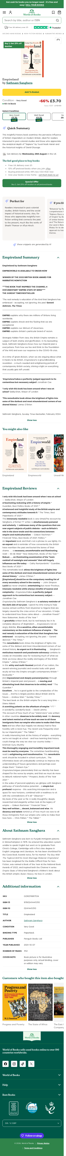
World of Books (28, 1143)
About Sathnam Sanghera (23, 831)
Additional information (21, 887)
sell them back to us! (48, 175)
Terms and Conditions (33, 1148)
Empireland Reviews (19, 488)
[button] (4, 12)
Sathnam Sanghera (19, 83)
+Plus (48, 168)
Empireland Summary (20, 257)
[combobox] (31, 20)
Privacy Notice (43, 1143)
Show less (32, 420)
